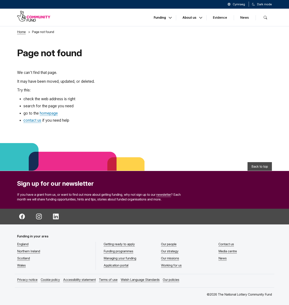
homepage (49, 113)
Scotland (23, 258)
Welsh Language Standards (140, 280)
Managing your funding (120, 258)
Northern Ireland (28, 251)
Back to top (259, 166)
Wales (21, 265)
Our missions (170, 258)
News (244, 17)
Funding (160, 17)
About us (189, 17)
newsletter (163, 195)
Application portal (116, 265)
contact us (32, 120)
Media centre (227, 251)
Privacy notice (27, 280)
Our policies (171, 280)
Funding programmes (118, 251)
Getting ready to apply (119, 244)
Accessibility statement (79, 280)
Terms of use (108, 280)
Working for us (171, 265)
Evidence (220, 17)
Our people (169, 244)
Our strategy (170, 251)
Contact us (226, 244)
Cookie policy (50, 280)
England (23, 244)
